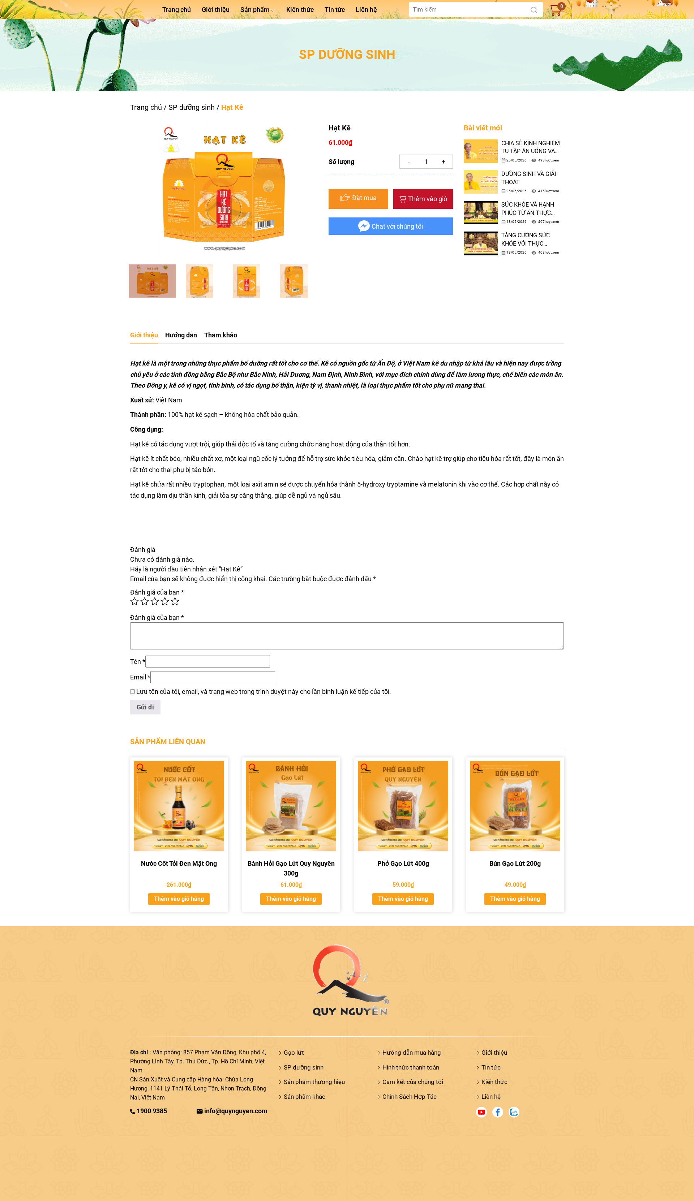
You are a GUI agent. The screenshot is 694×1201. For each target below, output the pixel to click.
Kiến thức (300, 9)
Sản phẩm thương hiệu (314, 1081)
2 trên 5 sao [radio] (144, 601)
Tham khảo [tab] (220, 335)
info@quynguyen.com (235, 1111)
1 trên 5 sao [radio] (134, 601)
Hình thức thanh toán (410, 1067)
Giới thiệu (216, 9)
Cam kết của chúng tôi (412, 1081)
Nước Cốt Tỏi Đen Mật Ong (179, 863)
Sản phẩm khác (304, 1096)
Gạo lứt (294, 1052)
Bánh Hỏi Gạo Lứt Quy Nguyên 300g (291, 868)
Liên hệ (366, 9)
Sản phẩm (255, 9)
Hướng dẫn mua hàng (411, 1052)
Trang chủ (176, 9)
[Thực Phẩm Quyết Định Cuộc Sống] (347, 979)
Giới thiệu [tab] (144, 335)
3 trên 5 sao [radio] (154, 601)
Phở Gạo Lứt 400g (403, 863)
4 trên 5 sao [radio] (164, 601)
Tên (137, 661)
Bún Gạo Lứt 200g (515, 863)
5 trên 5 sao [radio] (175, 601)
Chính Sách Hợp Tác (409, 1096)
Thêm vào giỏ (427, 199)
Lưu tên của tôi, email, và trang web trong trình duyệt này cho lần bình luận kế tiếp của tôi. (263, 691)
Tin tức (335, 9)
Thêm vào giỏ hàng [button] (179, 898)
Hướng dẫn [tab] (181, 335)
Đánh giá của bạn (157, 592)
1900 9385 (151, 1111)
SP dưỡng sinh (191, 107)
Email (140, 677)
